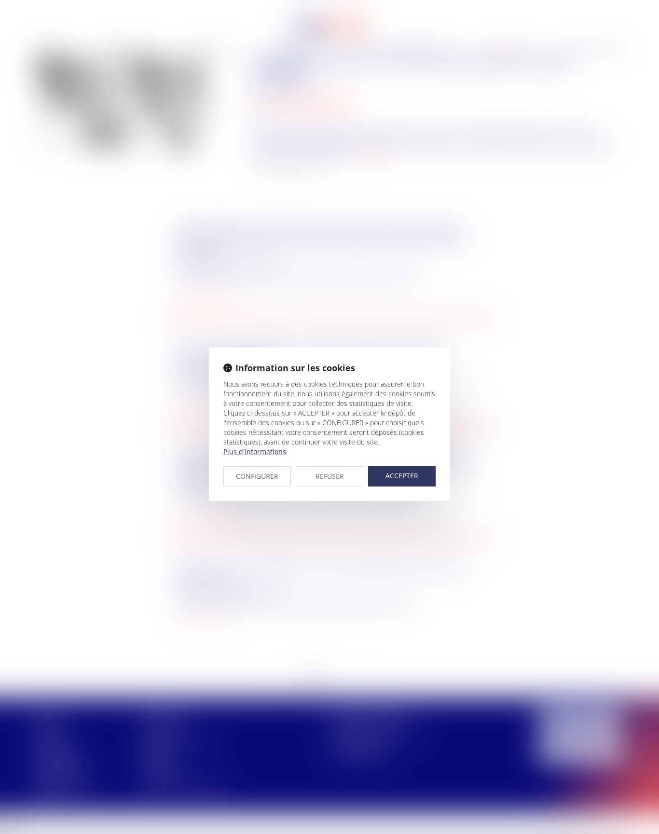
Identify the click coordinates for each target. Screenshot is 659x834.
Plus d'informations (254, 451)
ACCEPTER (401, 475)
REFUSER (330, 476)
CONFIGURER (257, 476)
